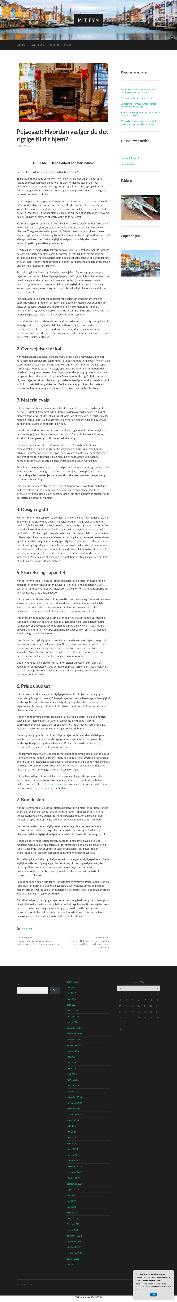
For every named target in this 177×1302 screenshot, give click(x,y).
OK (153, 1294)
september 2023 (75, 1183)
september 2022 (75, 1253)
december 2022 (74, 1235)
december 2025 (74, 1027)
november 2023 (74, 1172)
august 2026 (73, 981)
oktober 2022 (73, 1247)
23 (157, 1012)
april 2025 (72, 1074)
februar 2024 (73, 1155)
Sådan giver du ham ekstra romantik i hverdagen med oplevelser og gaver (138, 122)
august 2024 (73, 1120)
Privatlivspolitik (128, 163)
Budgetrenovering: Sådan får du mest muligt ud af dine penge (138, 105)
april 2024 (72, 1143)
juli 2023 (71, 1195)
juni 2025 (71, 1062)
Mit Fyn (88, 20)
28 (145, 1017)
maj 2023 (71, 1206)
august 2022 (73, 1258)
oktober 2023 (73, 1178)
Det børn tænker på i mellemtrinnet (137, 98)
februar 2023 (73, 1224)
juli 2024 (71, 1126)
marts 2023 (72, 1218)
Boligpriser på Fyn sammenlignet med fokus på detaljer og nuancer (138, 91)
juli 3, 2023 (23, 146)
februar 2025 (73, 1085)
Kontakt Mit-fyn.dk (60, 45)
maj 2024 (71, 1137)
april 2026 (72, 1004)
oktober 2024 (73, 1108)
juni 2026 (71, 993)
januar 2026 (72, 1022)
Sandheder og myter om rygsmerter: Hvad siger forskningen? (140, 114)
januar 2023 (72, 1230)
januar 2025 (72, 1091)
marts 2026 (72, 1010)
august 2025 (73, 1051)
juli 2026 (71, 987)
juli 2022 (71, 1264)
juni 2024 (71, 1131)
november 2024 (74, 1102)
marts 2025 (72, 1079)
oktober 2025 (73, 1039)
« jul (120, 1029)
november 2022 (74, 1241)
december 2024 (74, 1097)
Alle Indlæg (37, 45)
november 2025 (74, 1033)
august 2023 (73, 1189)
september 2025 (75, 1045)
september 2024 (75, 1114)
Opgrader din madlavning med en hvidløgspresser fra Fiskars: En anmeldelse (38, 941)
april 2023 (72, 1212)
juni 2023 (71, 1201)
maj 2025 (71, 1068)
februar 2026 (73, 1016)
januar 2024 (72, 1160)
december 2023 (74, 1166)
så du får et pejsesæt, (56, 784)
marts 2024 (72, 1149)
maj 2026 (71, 999)
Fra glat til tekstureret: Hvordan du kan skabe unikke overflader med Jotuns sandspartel (90, 942)
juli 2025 (71, 1056)
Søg (18, 984)
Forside (21, 45)
